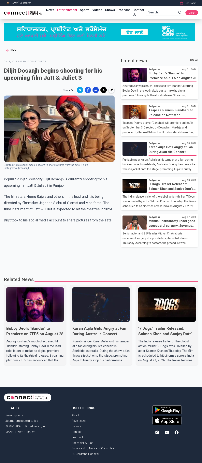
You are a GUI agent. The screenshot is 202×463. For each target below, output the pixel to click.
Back (13, 50)
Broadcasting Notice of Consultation (94, 448)
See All (194, 60)
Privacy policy (14, 415)
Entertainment (67, 10)
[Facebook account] (176, 432)
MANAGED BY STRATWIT (21, 431)
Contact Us (138, 12)
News (50, 10)
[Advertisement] (101, 260)
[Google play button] (166, 409)
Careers (76, 426)
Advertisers (79, 420)
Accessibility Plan (82, 442)
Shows (110, 10)
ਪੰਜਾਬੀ (192, 13)
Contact (76, 431)
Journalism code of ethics (22, 420)
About (75, 415)
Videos (97, 10)
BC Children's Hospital (85, 454)
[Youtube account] (167, 432)
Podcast (124, 10)
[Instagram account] (157, 432)
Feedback (78, 437)
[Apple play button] (166, 420)
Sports (85, 10)
